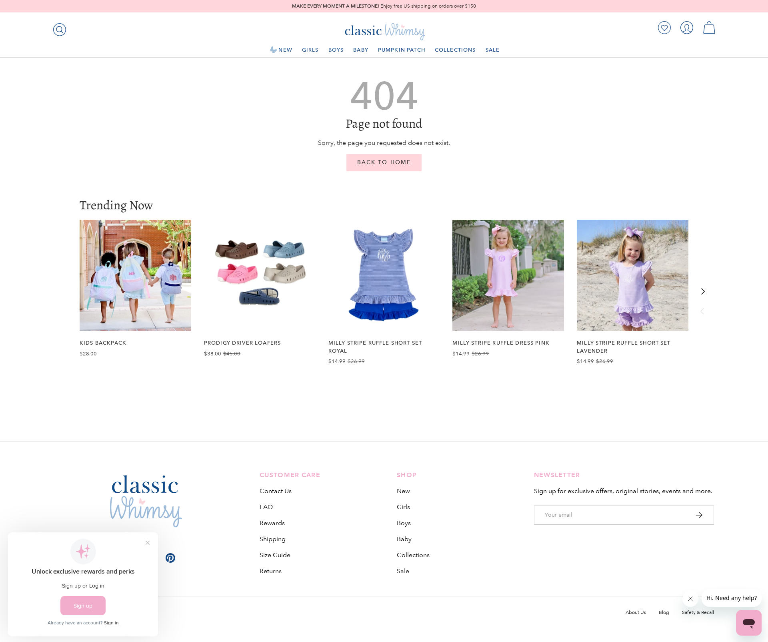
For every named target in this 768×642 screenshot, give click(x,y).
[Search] (58, 28)
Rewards (272, 523)
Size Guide (275, 555)
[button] (709, 27)
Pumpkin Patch (401, 50)
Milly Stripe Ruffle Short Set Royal (375, 346)
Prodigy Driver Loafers (242, 343)
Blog (664, 613)
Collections (455, 50)
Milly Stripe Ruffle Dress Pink (501, 343)
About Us (636, 613)
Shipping (273, 539)
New (285, 50)
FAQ (266, 507)
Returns (271, 571)
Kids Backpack (103, 343)
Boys (336, 50)
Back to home (384, 162)
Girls (310, 50)
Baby (360, 50)
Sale (493, 50)
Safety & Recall (698, 613)
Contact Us (276, 491)
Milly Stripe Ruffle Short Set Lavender (623, 346)
